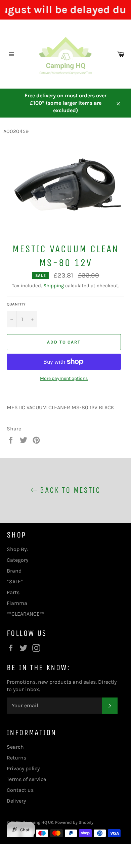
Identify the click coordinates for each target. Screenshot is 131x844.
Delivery (16, 801)
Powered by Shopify (74, 822)
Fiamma (17, 603)
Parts (13, 592)
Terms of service (26, 779)
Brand (14, 570)
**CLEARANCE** (25, 614)
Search (15, 747)
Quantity (16, 304)
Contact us (20, 790)
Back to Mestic (68, 490)
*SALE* (15, 581)
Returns (16, 757)
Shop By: (17, 549)
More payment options (64, 378)
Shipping (53, 286)
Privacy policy (23, 768)
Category (17, 560)
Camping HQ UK (38, 822)
